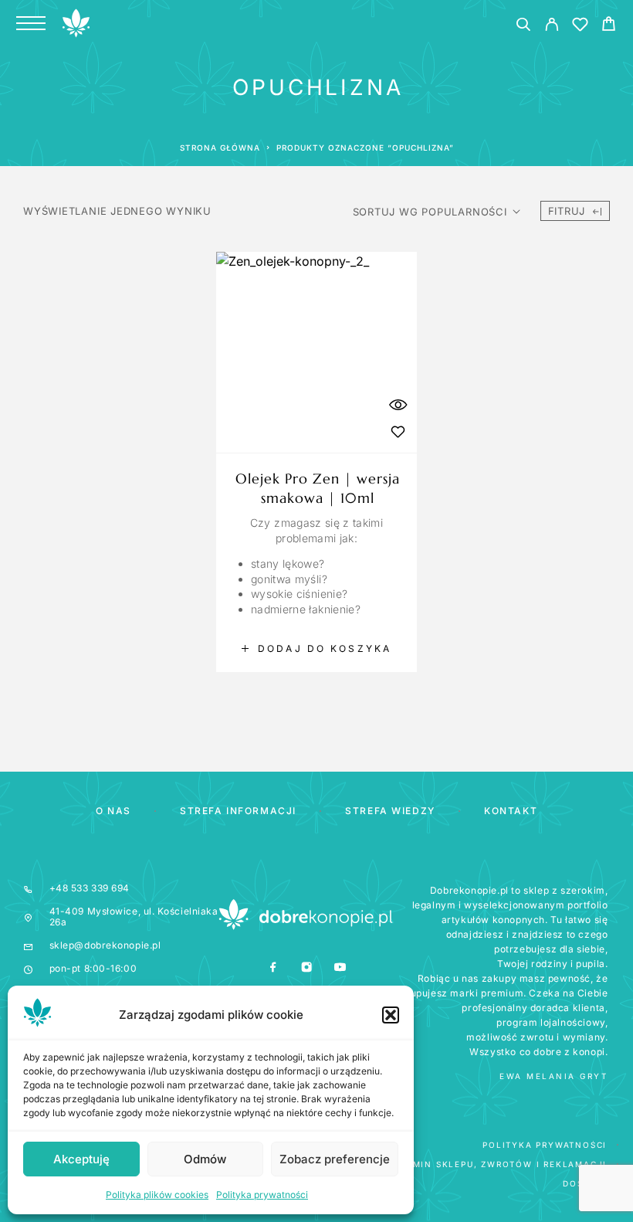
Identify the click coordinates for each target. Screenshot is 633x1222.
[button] (390, 1015)
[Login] (551, 26)
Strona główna (220, 147)
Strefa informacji (238, 810)
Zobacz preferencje (334, 1159)
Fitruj (567, 211)
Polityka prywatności (262, 1194)
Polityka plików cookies (157, 1194)
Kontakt (510, 810)
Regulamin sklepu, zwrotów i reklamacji (490, 1164)
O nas (113, 810)
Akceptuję (81, 1159)
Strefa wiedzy (390, 810)
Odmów (205, 1159)
